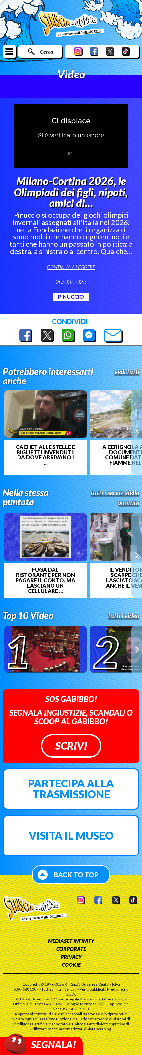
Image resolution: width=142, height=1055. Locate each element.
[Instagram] (78, 51)
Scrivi (71, 745)
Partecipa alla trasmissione (71, 789)
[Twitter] (110, 51)
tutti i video (123, 616)
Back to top (76, 875)
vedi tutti (126, 372)
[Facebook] (94, 51)
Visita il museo (71, 835)
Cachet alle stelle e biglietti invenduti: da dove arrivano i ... (45, 454)
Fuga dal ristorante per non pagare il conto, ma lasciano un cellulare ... (45, 580)
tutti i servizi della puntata (115, 498)
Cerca (46, 51)
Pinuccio (71, 296)
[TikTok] (126, 51)
